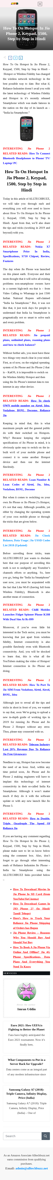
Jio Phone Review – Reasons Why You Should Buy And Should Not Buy (31, 937)
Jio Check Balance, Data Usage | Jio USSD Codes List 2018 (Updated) (26, 540)
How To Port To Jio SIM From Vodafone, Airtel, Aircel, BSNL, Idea (26, 689)
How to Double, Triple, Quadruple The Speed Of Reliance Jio (26, 823)
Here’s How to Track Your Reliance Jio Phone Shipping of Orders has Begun (31, 923)
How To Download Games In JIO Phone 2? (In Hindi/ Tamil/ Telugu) (31, 908)
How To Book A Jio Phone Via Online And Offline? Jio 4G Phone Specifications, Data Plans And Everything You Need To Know (31, 957)
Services (10, 973)
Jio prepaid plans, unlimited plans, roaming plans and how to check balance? (26, 340)
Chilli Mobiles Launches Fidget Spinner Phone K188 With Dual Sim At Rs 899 (26, 614)
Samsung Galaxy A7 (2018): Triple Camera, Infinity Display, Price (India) (26, 1093)
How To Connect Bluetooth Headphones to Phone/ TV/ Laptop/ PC (26, 158)
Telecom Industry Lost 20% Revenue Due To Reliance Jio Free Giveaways (26, 749)
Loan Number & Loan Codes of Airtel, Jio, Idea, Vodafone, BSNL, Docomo (26, 484)
